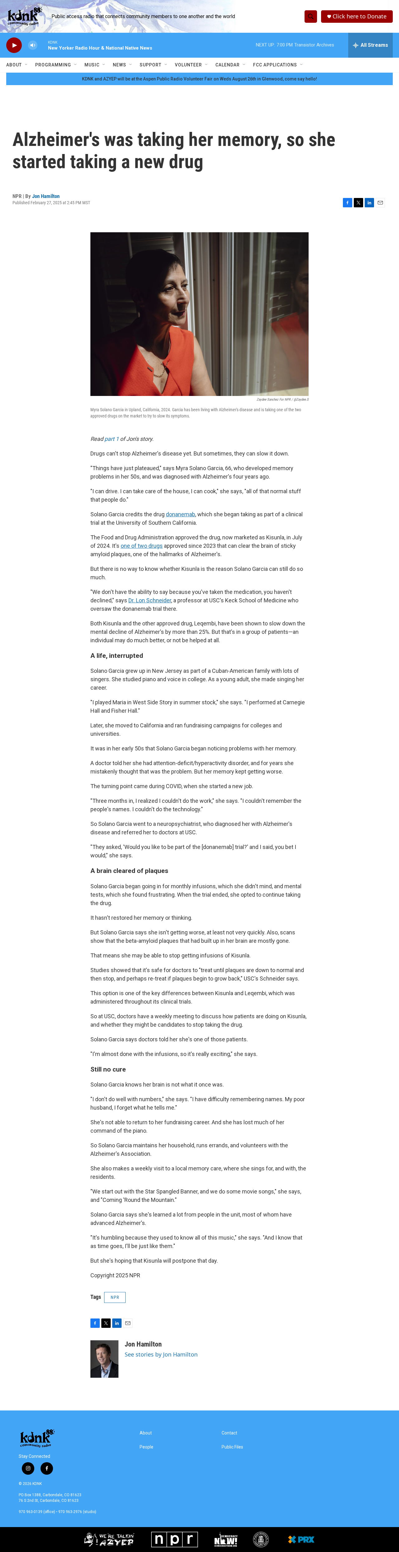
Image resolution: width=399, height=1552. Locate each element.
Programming (53, 64)
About (14, 64)
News (119, 64)
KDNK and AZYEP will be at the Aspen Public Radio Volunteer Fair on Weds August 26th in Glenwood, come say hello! (199, 78)
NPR (115, 1297)
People (146, 1447)
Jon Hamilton (46, 196)
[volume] (32, 45)
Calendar (227, 64)
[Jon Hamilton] (104, 1359)
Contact (229, 1433)
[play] (14, 45)
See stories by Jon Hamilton (161, 1354)
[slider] (43, 45)
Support (150, 64)
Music (91, 64)
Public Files (232, 1447)
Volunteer (188, 64)
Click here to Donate (360, 16)
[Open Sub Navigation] (26, 64)
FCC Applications (275, 64)
